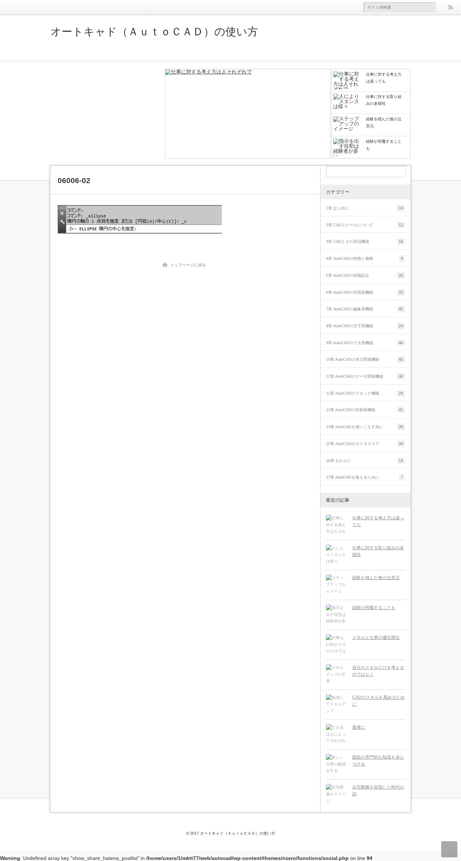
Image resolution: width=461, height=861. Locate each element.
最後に (358, 727)
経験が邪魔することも (373, 607)
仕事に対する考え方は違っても (378, 521)
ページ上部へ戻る (449, 849)
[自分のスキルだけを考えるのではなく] (336, 674)
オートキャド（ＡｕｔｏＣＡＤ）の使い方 (154, 31)
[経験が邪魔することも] (336, 614)
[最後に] (336, 734)
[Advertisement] (104, 113)
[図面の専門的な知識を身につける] (336, 764)
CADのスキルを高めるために (378, 701)
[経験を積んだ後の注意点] (336, 584)
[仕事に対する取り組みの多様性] (336, 555)
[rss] (450, 7)
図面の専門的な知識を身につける (378, 761)
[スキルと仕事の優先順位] (336, 644)
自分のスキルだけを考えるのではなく (378, 671)
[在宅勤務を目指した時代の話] (336, 794)
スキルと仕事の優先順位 (376, 637)
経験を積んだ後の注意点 (376, 577)
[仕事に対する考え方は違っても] (248, 114)
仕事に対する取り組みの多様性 (378, 551)
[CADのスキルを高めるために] (336, 704)
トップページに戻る (188, 265)
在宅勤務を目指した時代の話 (378, 790)
